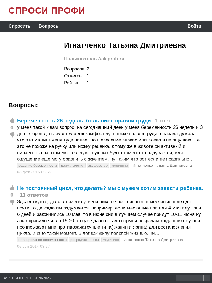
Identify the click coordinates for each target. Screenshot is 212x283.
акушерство (98, 165)
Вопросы (49, 26)
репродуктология (84, 240)
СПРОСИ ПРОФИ (47, 10)
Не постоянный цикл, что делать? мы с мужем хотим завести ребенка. (110, 188)
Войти (194, 26)
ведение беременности (37, 165)
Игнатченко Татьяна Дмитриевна (162, 165)
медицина (120, 165)
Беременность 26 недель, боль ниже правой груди (84, 121)
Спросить (19, 26)
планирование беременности (42, 240)
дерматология (72, 165)
